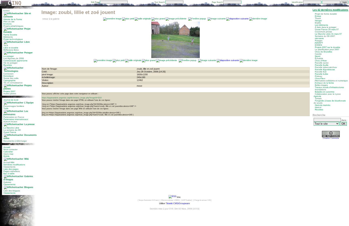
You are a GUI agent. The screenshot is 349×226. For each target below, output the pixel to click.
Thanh (318, 18)
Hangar (318, 20)
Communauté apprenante (15, 60)
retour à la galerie (50, 19)
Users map (8, 154)
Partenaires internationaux (15, 119)
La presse (29, 124)
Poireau (318, 76)
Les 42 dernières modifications (330, 9)
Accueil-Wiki (8, 162)
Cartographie (9, 80)
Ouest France (9, 132)
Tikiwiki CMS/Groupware (178, 203)
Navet (317, 56)
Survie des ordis (10, 78)
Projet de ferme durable (326, 14)
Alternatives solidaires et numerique (331, 81)
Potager (28, 52)
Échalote (319, 58)
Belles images (321, 85)
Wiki (26, 159)
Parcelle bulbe (321, 74)
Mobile (6, 156)
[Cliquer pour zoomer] (175, 57)
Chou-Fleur (320, 78)
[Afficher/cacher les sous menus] (13, 13)
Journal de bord (10, 100)
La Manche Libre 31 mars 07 (328, 34)
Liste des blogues (11, 191)
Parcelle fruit (320, 72)
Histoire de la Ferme (12, 19)
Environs (7, 24)
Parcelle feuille (321, 65)
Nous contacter (10, 149)
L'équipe (29, 102)
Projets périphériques (13, 26)
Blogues (28, 187)
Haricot (318, 107)
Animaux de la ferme (324, 83)
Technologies (11, 71)
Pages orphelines (11, 171)
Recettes (7, 65)
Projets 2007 (9, 91)
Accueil (6, 147)
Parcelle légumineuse (325, 69)
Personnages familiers (13, 106)
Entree (6, 11)
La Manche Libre (11, 128)
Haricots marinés (322, 105)
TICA (5, 45)
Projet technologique (13, 39)
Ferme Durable (10, 35)
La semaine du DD (12, 130)
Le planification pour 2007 (327, 49)
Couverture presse (323, 32)
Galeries (7, 182)
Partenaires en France (13, 117)
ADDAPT (319, 43)
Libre (27, 42)
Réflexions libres (11, 50)
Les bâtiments (321, 25)
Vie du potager (10, 63)
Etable (318, 23)
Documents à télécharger (15, 141)
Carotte (318, 54)
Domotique (8, 76)
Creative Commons (331, 138)
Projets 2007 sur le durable (327, 47)
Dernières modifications (14, 164)
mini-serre (319, 38)
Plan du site (9, 21)
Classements (9, 167)
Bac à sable (9, 173)
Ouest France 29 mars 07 (327, 29)
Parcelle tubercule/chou (326, 67)
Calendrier (8, 152)
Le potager (8, 56)
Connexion (8, 74)
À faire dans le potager (325, 27)
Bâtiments (8, 37)
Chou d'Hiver (321, 60)
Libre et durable (10, 48)
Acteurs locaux (10, 121)
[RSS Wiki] (172, 197)
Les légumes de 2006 (13, 58)
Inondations (320, 89)
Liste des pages (10, 169)
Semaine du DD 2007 (325, 36)
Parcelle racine (322, 63)
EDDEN (318, 45)
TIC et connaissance (13, 83)
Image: (78, 12)
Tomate (318, 98)
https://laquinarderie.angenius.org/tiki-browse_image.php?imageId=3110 (72, 98)
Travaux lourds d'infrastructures (329, 87)
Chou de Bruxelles (323, 52)
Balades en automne (324, 92)
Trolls (5, 108)
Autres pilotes (9, 93)
